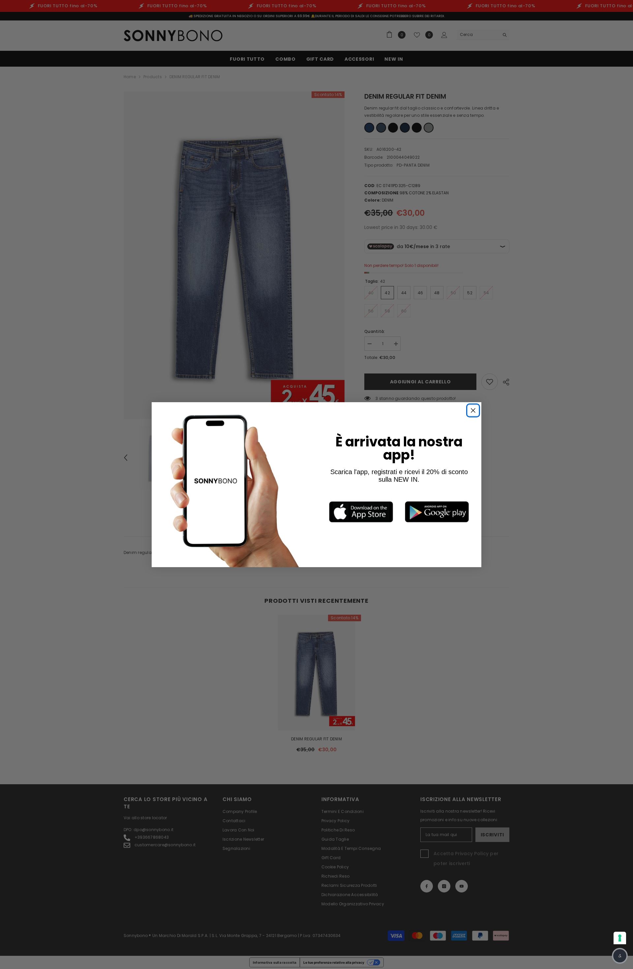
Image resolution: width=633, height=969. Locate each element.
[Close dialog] (473, 410)
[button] (620, 956)
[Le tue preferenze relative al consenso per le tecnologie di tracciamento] (620, 938)
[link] (361, 512)
